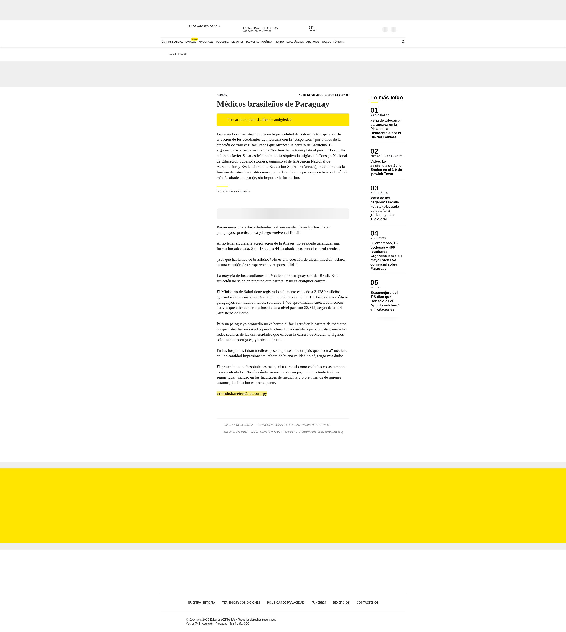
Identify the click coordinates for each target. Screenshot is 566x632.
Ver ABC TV (265, 28)
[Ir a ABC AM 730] (372, 41)
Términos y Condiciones (241, 602)
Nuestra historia (201, 602)
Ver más (388, 125)
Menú (402, 29)
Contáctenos (367, 602)
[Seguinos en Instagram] (376, 28)
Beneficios (341, 602)
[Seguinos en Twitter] (362, 28)
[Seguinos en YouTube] (369, 28)
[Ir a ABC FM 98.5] (390, 41)
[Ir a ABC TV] (360, 41)
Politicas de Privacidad (285, 602)
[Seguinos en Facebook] (356, 28)
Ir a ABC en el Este (200, 31)
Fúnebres (319, 602)
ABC (174, 29)
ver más (310, 29)
